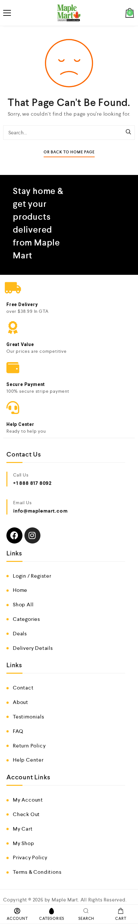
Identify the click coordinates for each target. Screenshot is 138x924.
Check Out (26, 814)
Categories (26, 619)
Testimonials (28, 716)
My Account (28, 799)
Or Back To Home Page (69, 152)
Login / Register (32, 576)
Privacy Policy (30, 857)
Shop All (23, 604)
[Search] (128, 132)
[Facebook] (14, 535)
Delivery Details (33, 648)
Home (20, 590)
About (20, 702)
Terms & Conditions (37, 872)
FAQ (18, 731)
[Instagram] (32, 535)
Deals (20, 633)
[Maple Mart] (69, 13)
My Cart (23, 828)
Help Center (28, 759)
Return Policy (29, 745)
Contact (23, 687)
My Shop (23, 843)
